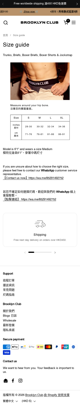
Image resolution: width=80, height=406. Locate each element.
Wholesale (9, 320)
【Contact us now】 (16, 178)
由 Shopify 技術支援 (57, 395)
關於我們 (9, 311)
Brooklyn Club (34, 395)
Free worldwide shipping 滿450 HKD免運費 (40, 3)
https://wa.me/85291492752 (46, 178)
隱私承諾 (9, 330)
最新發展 (9, 325)
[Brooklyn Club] (39, 22)
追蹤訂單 (9, 280)
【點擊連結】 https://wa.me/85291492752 (29, 199)
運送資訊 (9, 285)
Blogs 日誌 (10, 315)
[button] (5, 22)
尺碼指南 (9, 294)
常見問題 (9, 290)
